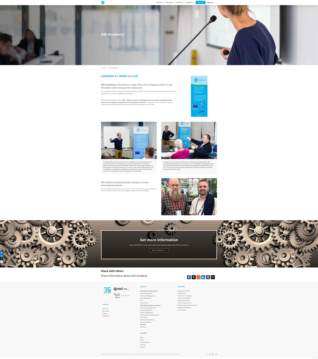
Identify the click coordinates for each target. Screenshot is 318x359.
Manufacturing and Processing (187, 305)
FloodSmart (143, 317)
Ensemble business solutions (150, 305)
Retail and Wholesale (184, 308)
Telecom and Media (184, 298)
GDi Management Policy (173, 354)
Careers (104, 313)
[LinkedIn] (203, 277)
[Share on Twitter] (1, 258)
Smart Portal (144, 303)
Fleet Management (146, 298)
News (142, 337)
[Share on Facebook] (1, 252)
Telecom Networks (146, 322)
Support (142, 347)
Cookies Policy (151, 354)
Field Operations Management (149, 315)
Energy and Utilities (184, 291)
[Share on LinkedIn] (1, 255)
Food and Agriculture (184, 303)
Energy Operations (146, 310)
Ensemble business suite (149, 291)
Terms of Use (133, 354)
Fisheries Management (147, 320)
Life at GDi (105, 311)
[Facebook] (188, 277)
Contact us (105, 316)
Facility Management (146, 312)
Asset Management (146, 293)
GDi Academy (113, 68)
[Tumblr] (208, 277)
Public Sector (182, 293)
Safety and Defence (184, 300)
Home (104, 68)
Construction (182, 310)
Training (142, 345)
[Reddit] (198, 277)
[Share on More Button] (1, 261)
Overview (105, 309)
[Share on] (1, 264)
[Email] (213, 277)
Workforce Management (147, 296)
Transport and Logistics (185, 296)
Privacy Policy (142, 354)
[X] (193, 277)
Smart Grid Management (148, 308)
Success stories (145, 342)
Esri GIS (143, 324)
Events (142, 340)
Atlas (141, 300)
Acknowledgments (161, 354)
